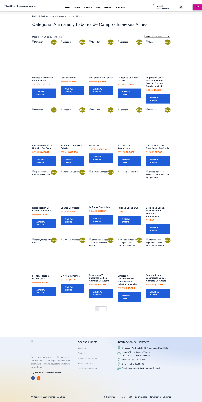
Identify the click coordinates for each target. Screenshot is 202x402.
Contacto (120, 7)
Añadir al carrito (40, 93)
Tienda (77, 7)
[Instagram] (38, 378)
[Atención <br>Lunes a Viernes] (154, 4)
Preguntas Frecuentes (87, 358)
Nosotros (88, 7)
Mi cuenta (108, 7)
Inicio (67, 7)
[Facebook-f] (33, 378)
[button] (181, 7)
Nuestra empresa (85, 363)
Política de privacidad (87, 368)
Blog (98, 7)
